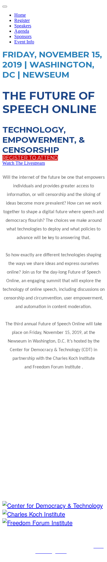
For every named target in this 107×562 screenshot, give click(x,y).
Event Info (24, 41)
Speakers (22, 25)
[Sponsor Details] (52, 505)
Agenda (21, 31)
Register (22, 20)
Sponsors (23, 36)
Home (20, 15)
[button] (30, 158)
